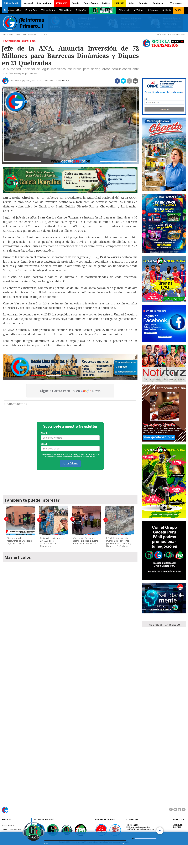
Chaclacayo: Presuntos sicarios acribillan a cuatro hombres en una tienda (85, 541)
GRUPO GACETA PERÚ (43, 819)
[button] (11, 3)
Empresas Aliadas (105, 819)
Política (106, 3)
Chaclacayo (48, 81)
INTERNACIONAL (30, 34)
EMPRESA (6, 819)
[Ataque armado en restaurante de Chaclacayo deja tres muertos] (20, 520)
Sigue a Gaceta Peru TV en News (70, 391)
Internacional (44, 3)
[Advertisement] (70, 481)
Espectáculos (91, 3)
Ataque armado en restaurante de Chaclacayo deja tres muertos (19, 541)
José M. (18, 81)
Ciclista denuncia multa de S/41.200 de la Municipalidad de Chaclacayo (52, 542)
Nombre (45, 433)
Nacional (28, 3)
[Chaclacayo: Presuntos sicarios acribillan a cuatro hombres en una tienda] (86, 520)
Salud (131, 3)
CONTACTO (132, 819)
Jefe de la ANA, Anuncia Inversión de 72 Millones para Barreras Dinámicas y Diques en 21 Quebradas (118, 542)
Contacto (158, 3)
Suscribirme (70, 463)
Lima (18, 34)
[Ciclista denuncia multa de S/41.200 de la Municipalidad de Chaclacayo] (53, 520)
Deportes (143, 3)
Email (44, 444)
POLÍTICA (43, 34)
